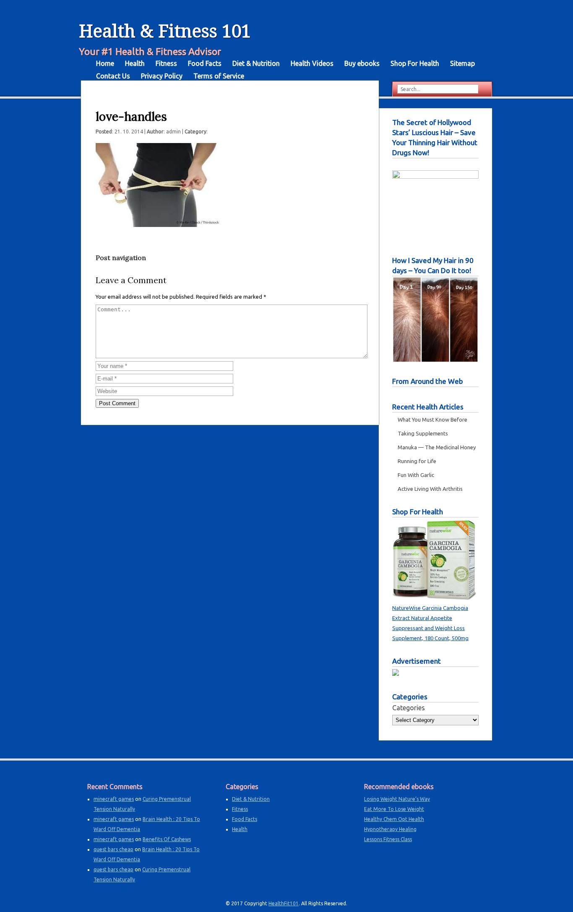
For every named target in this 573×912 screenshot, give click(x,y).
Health (135, 63)
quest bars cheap (113, 849)
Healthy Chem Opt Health (394, 819)
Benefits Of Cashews (167, 839)
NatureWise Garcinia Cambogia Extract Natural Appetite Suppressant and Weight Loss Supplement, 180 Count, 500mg (430, 623)
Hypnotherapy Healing (390, 829)
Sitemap (462, 63)
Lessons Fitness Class (388, 839)
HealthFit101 (283, 903)
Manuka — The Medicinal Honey (437, 447)
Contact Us (113, 76)
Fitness (166, 63)
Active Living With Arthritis (430, 489)
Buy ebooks (362, 63)
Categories (408, 707)
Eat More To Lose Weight (394, 809)
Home (105, 63)
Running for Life (417, 461)
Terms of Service (218, 76)
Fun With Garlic (416, 475)
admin (173, 131)
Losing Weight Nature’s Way (397, 799)
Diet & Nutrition (256, 63)
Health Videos (312, 63)
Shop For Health (415, 63)
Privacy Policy (161, 76)
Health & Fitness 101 (165, 31)
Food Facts (204, 63)
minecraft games (114, 799)
